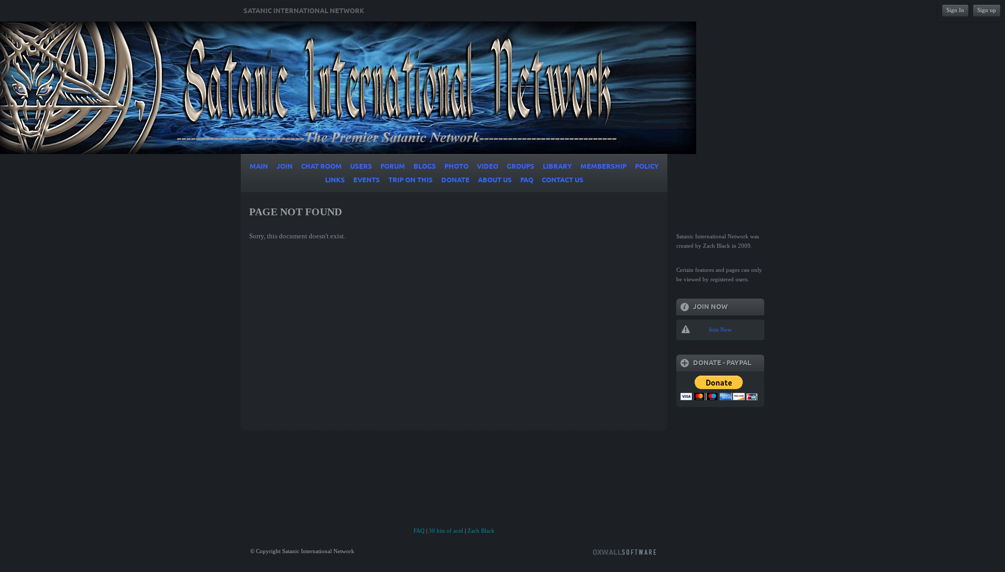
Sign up (986, 10)
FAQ (419, 530)
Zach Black (481, 530)
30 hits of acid (446, 530)
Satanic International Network (303, 11)
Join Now (720, 329)
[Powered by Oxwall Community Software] (624, 551)
